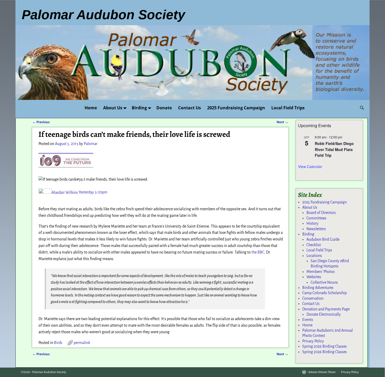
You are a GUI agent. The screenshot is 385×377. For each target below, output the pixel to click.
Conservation (312, 298)
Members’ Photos (320, 272)
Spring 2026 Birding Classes (324, 346)
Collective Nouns (324, 282)
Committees (316, 218)
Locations (314, 256)
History (312, 223)
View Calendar (310, 166)
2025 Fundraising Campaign (236, 108)
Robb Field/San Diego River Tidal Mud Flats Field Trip (334, 149)
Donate (164, 108)
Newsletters (316, 229)
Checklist (313, 245)
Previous (41, 122)
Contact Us (189, 108)
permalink (82, 343)
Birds (58, 343)
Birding (139, 108)
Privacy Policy (313, 341)
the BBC (257, 252)
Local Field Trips (288, 108)
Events (307, 319)
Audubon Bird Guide (322, 239)
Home (91, 108)
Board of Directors (321, 213)
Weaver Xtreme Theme (322, 372)
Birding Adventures (317, 288)
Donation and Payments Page (326, 309)
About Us (112, 108)
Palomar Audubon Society (49, 372)
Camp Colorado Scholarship (324, 293)
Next (282, 122)
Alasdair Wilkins (65, 192)
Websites (313, 277)
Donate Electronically (323, 314)
